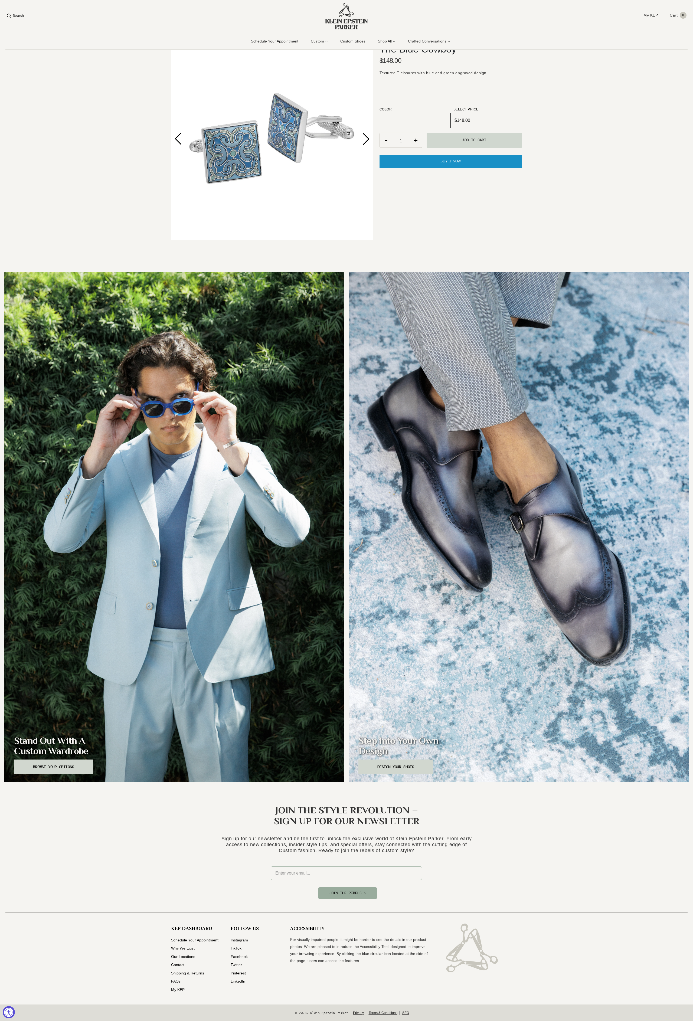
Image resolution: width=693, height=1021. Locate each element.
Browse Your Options (53, 766)
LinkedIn (238, 981)
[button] (366, 139)
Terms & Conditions (383, 1013)
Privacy (358, 1013)
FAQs (176, 981)
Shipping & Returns (187, 973)
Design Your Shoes (395, 766)
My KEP (178, 989)
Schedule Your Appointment (194, 940)
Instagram (239, 940)
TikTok (236, 948)
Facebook (239, 956)
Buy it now (450, 161)
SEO (405, 1013)
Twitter (236, 965)
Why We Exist (183, 948)
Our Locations (183, 956)
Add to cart (474, 140)
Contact (177, 965)
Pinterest (238, 973)
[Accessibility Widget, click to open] (9, 1012)
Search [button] (18, 16)
